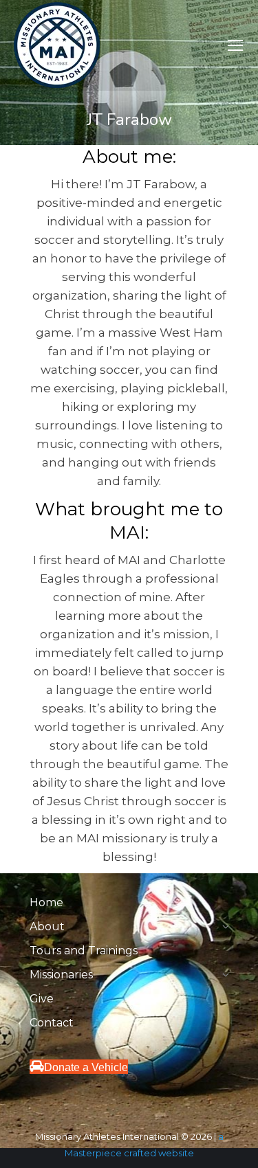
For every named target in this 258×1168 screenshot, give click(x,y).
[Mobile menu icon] (235, 45)
